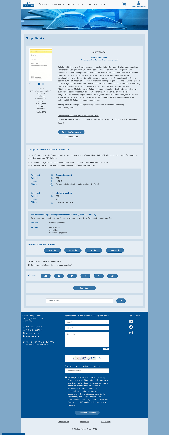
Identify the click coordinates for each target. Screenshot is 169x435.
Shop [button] (71, 4)
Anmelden (53, 230)
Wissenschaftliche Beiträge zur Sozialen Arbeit (78, 115)
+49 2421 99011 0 (34, 327)
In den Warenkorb (73, 132)
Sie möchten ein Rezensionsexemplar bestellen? (51, 265)
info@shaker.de (32, 333)
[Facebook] (131, 327)
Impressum (84, 422)
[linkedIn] (131, 322)
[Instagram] (131, 333)
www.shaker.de (32, 336)
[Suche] (121, 300)
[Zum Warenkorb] (124, 4)
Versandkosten (71, 136)
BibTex (71, 250)
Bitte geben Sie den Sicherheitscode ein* (82, 366)
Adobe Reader (51, 155)
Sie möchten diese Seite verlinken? (46, 261)
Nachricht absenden (87, 412)
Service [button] (92, 4)
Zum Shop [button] (84, 288)
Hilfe (103, 4)
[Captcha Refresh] (100, 358)
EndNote (113, 250)
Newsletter (105, 422)
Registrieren (54, 227)
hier (93, 402)
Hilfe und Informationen (126, 155)
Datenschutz (63, 422)
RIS (92, 250)
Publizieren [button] (57, 4)
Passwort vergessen (58, 233)
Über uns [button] (43, 4)
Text (51, 250)
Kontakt (81, 4)
